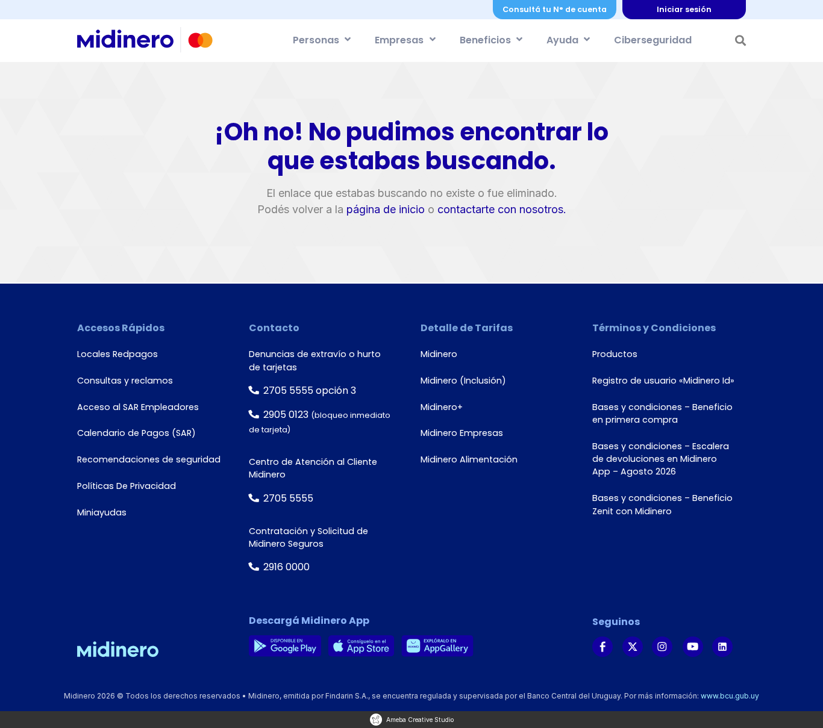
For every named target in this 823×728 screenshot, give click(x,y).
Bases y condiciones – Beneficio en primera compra (662, 413)
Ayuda (562, 40)
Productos (614, 354)
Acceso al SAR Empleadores (138, 407)
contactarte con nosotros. (501, 209)
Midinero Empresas (462, 433)
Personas (316, 40)
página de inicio (385, 209)
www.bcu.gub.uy (730, 695)
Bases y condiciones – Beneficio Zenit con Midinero (662, 504)
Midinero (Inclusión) (463, 381)
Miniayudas (102, 512)
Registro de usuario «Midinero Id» (663, 381)
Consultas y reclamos (125, 381)
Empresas (399, 40)
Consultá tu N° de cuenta (554, 9)
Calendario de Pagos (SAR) (136, 433)
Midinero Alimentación (469, 459)
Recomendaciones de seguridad (149, 459)
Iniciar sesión (684, 9)
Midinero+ (442, 407)
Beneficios (485, 40)
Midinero (439, 354)
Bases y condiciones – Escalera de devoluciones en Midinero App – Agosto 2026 (660, 459)
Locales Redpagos (117, 354)
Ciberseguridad (653, 40)
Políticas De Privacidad (126, 486)
